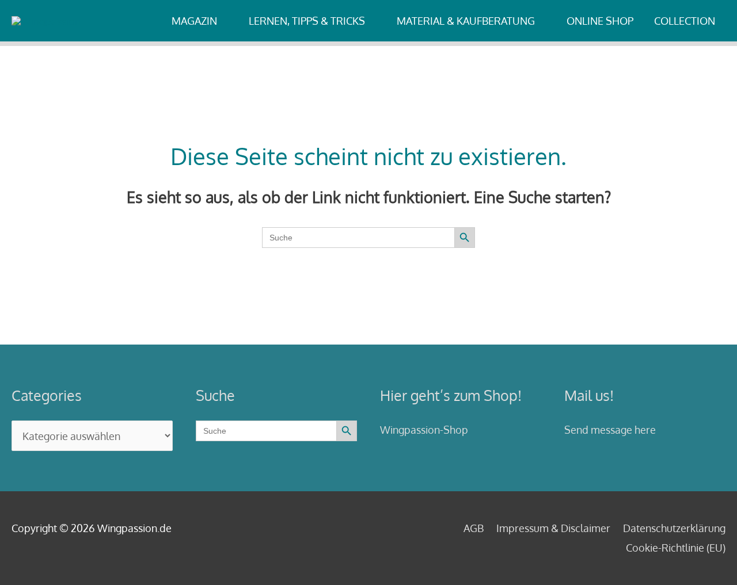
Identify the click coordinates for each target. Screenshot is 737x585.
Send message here (610, 429)
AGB (474, 528)
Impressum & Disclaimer (553, 528)
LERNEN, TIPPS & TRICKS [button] (307, 20)
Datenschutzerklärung (674, 528)
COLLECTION (684, 20)
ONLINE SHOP (600, 20)
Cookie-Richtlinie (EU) (675, 547)
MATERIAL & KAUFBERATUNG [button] (466, 20)
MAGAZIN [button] (194, 20)
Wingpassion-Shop (424, 429)
